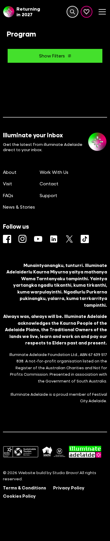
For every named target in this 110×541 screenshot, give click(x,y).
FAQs (8, 195)
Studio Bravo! (66, 472)
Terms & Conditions (24, 488)
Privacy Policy (68, 488)
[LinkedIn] (54, 239)
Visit (7, 184)
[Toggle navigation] (102, 12)
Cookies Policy (19, 496)
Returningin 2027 (28, 11)
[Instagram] (22, 239)
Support (48, 195)
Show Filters (52, 56)
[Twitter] (69, 239)
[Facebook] (7, 239)
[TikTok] (85, 239)
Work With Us (54, 172)
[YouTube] (38, 239)
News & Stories (19, 207)
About (9, 172)
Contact (49, 184)
